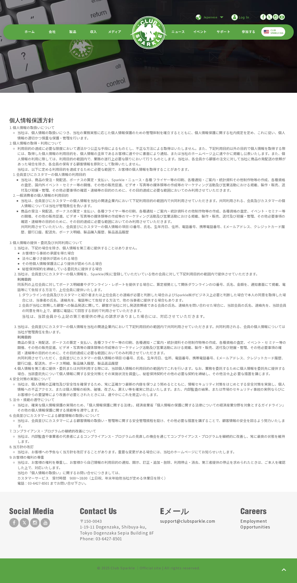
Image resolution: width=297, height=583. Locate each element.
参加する (248, 32)
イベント (200, 32)
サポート (223, 32)
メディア (114, 32)
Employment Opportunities (255, 524)
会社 (52, 32)
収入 (93, 32)
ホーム (30, 32)
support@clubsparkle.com (187, 521)
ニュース (178, 32)
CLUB (277, 31)
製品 (72, 32)
